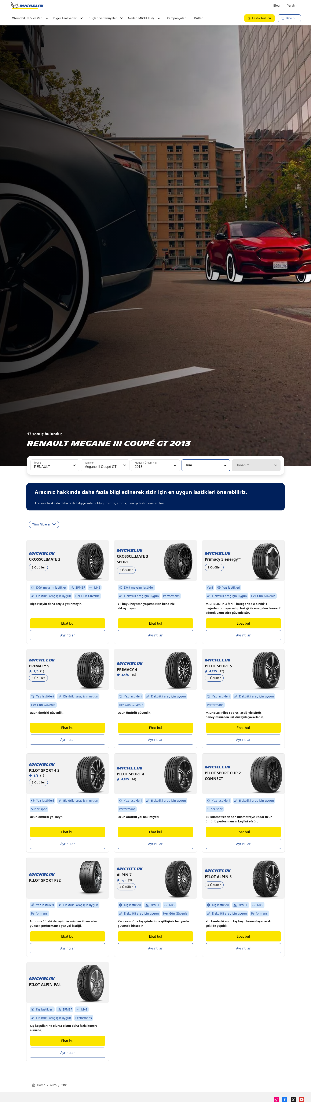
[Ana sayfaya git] (27, 5)
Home (41, 1085)
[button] (74, 465)
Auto (53, 1085)
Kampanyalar (176, 18)
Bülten (199, 18)
